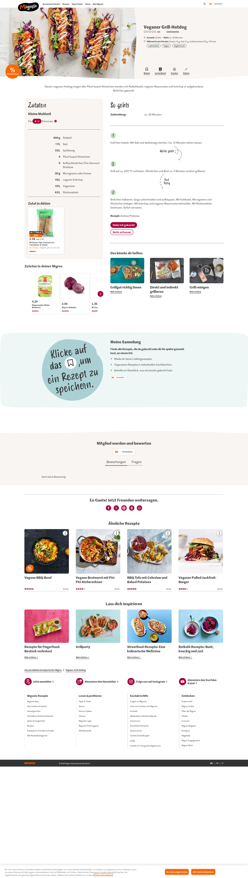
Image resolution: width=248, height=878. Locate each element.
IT (222, 763)
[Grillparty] (98, 634)
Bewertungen (116, 462)
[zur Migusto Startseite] (28, 4)
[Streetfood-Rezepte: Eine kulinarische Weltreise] (149, 634)
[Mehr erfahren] (127, 289)
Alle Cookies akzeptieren (203, 871)
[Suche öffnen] (204, 4)
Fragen (137, 462)
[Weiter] (100, 294)
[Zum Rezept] (46, 560)
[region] (124, 871)
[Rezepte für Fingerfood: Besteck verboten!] (46, 634)
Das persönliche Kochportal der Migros (43, 670)
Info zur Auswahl (56, 121)
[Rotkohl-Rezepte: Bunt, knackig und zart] (201, 634)
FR (217, 763)
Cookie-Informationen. (103, 875)
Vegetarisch (179, 45)
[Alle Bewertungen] (150, 31)
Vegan (166, 45)
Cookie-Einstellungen (139, 735)
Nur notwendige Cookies (176, 871)
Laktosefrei (153, 45)
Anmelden (218, 4)
